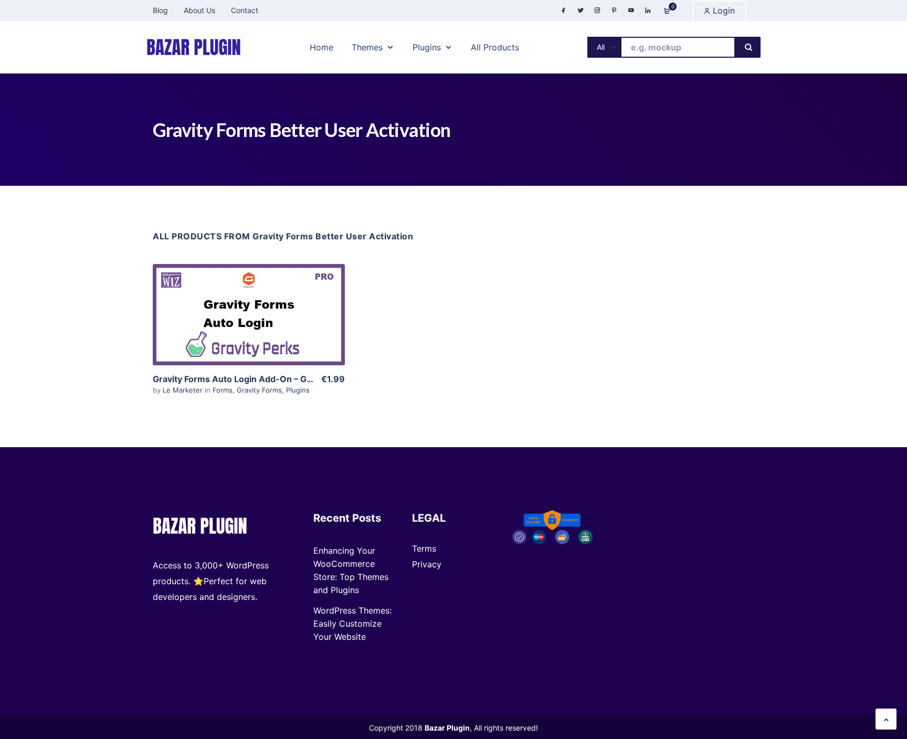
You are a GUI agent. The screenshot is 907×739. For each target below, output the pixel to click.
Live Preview (249, 336)
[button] (886, 719)
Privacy (426, 564)
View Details (249, 304)
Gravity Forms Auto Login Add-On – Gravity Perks (254, 379)
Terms (424, 548)
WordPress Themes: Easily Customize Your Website (352, 623)
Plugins (298, 390)
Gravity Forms (259, 390)
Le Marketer (184, 390)
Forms (223, 390)
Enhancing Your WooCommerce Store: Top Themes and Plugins (350, 570)
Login (722, 10)
